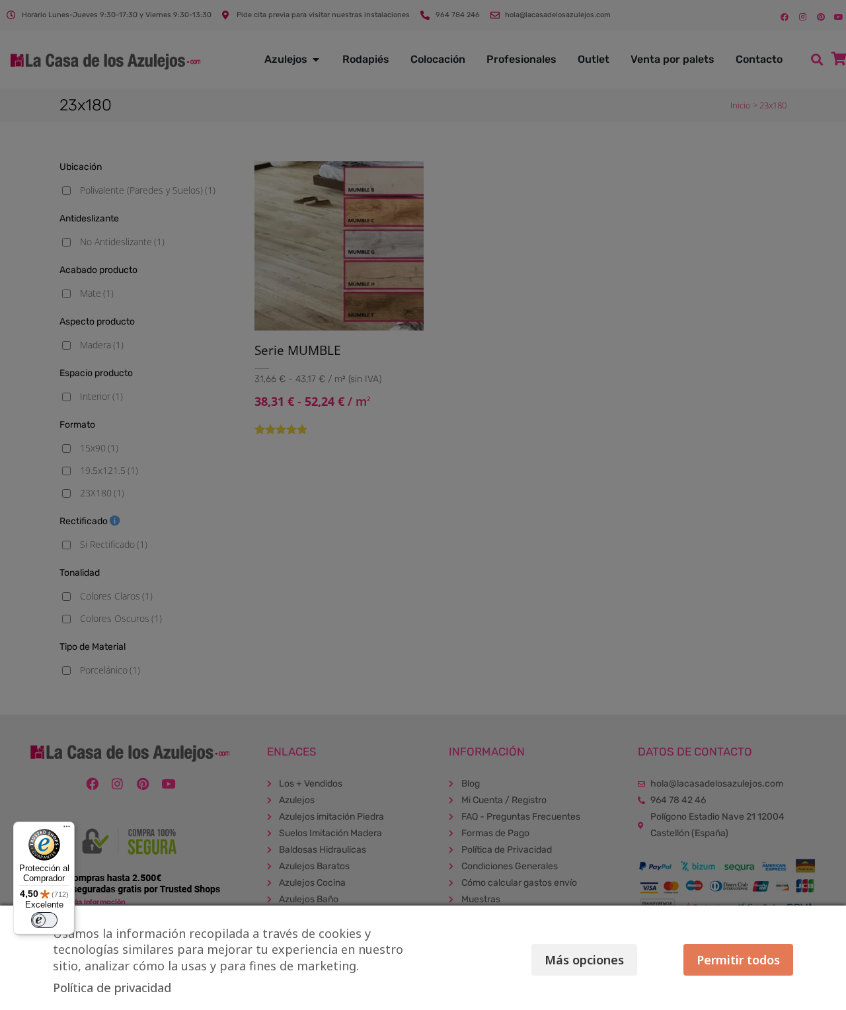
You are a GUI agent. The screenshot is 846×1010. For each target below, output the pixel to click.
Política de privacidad (112, 987)
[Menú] (67, 829)
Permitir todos (738, 960)
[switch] (44, 920)
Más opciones (584, 960)
